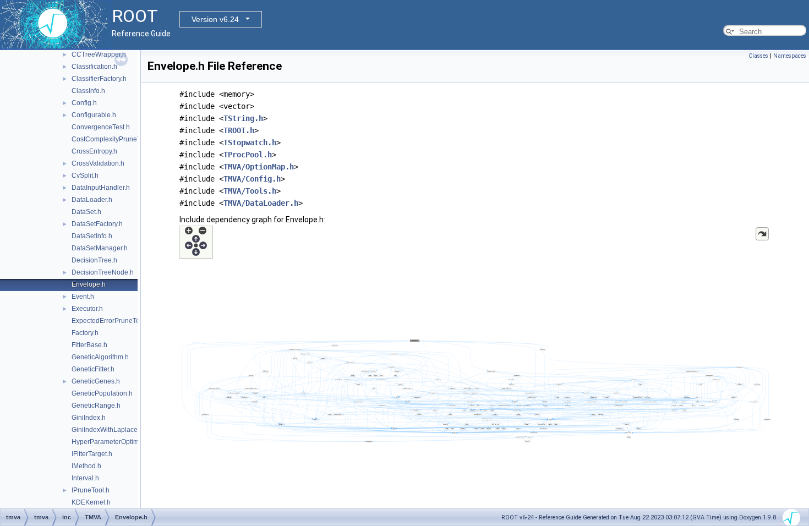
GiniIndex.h (89, 417)
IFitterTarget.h (92, 454)
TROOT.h (238, 130)
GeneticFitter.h (93, 369)
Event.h (83, 296)
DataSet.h (86, 212)
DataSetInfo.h (92, 236)
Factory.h (85, 333)
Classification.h (94, 66)
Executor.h (87, 309)
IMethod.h (86, 466)
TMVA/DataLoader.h (260, 203)
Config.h (84, 103)
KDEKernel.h (91, 502)
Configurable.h (94, 115)
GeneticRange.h (96, 405)
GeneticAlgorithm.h (100, 357)
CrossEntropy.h (94, 151)
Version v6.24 (215, 19)
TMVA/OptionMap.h (258, 166)
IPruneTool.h (91, 490)
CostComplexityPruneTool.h (113, 139)
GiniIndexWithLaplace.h (107, 430)
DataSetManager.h (100, 248)
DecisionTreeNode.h (103, 272)
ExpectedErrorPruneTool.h (111, 321)
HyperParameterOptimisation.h (118, 442)
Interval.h (85, 478)
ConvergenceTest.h (101, 127)
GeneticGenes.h (96, 381)
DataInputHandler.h (101, 187)
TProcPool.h (247, 154)
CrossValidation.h (98, 163)
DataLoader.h (92, 200)
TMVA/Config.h (252, 178)
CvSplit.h (85, 175)
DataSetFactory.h (97, 224)
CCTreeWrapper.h (99, 54)
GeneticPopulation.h (102, 393)
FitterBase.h (89, 345)
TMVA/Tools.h (249, 191)
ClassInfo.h (88, 91)
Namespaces (789, 55)
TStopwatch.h (249, 142)
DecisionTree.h (94, 260)
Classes (758, 55)
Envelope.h (89, 284)
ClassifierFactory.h (99, 79)
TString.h (243, 118)
